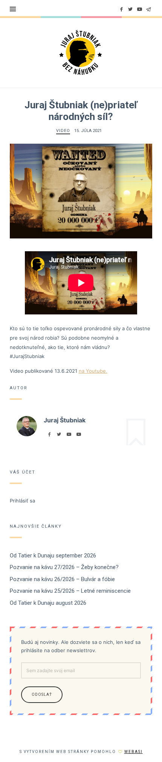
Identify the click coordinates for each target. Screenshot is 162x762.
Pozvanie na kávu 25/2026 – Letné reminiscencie (70, 590)
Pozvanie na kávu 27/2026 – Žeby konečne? (64, 567)
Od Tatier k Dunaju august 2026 (48, 602)
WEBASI (133, 752)
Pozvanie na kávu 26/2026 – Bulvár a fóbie (62, 578)
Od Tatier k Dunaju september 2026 (53, 555)
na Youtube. (93, 371)
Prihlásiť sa (22, 500)
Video (63, 130)
